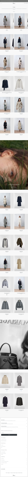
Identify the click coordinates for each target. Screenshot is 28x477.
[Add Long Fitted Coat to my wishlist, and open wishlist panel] (14, 214)
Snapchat (16, 472)
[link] (13, 1)
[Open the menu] (1, 3)
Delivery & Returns (3, 446)
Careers (2, 454)
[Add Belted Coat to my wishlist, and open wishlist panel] (14, 193)
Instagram (8, 472)
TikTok (6, 472)
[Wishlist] (24, 3)
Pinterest (14, 472)
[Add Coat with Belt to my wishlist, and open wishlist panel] (14, 118)
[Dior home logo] (14, 3)
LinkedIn (19, 472)
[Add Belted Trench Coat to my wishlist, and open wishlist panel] (14, 56)
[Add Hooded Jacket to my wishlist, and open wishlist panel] (14, 298)
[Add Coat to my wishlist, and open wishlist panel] (14, 14)
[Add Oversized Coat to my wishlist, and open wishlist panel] (14, 35)
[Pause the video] (1, 188)
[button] (14, 14)
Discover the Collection (14, 187)
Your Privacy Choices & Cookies (4, 461)
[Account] (25, 3)
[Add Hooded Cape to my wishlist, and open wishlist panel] (14, 235)
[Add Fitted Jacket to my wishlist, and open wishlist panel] (14, 256)
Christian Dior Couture (3, 439)
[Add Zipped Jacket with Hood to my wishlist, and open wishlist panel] (14, 97)
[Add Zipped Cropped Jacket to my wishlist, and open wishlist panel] (14, 277)
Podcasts (21, 472)
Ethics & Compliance (3, 453)
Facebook (12, 472)
